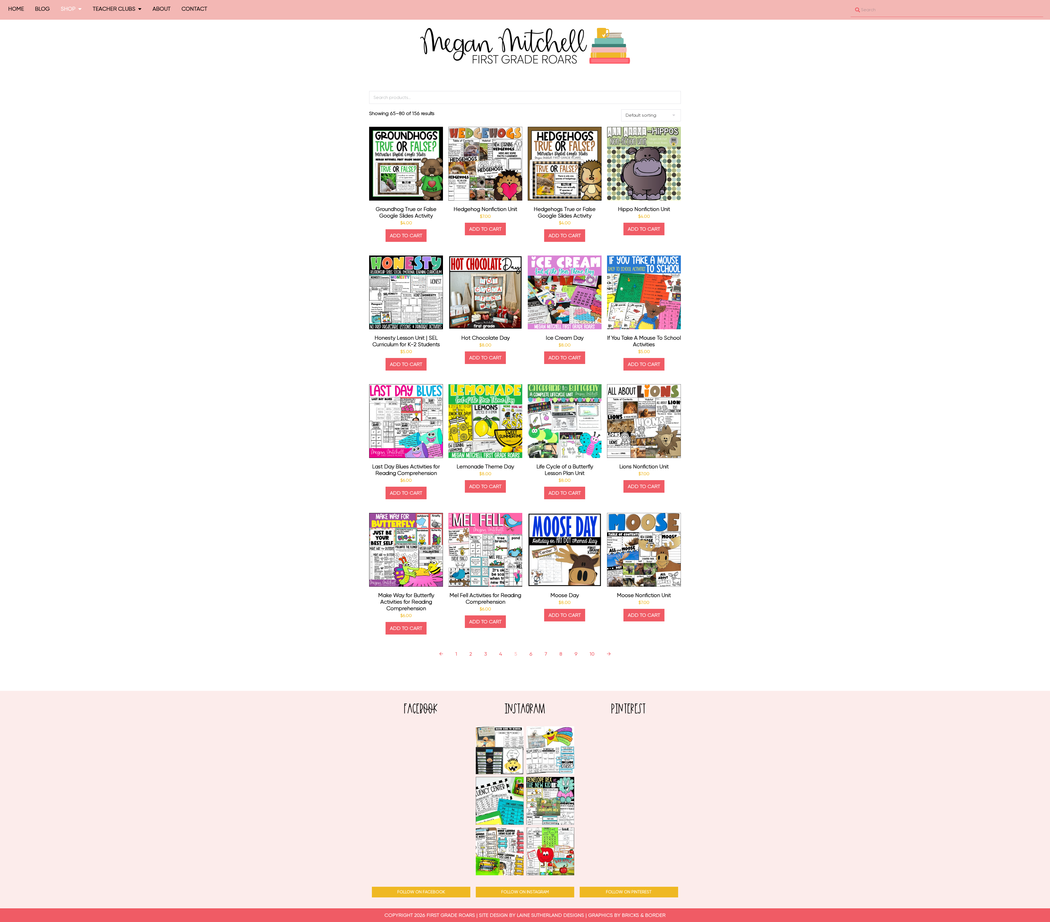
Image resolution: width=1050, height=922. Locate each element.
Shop (68, 9)
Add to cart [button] (406, 235)
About (162, 9)
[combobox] (947, 10)
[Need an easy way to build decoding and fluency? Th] (500, 801)
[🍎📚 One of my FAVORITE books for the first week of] (500, 750)
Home (16, 9)
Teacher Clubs (114, 9)
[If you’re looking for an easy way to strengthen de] (500, 851)
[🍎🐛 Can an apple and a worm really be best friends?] (550, 851)
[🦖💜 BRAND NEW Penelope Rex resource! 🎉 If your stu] (550, 801)
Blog (42, 9)
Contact (194, 9)
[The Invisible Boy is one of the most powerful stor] (550, 750)
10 (592, 654)
